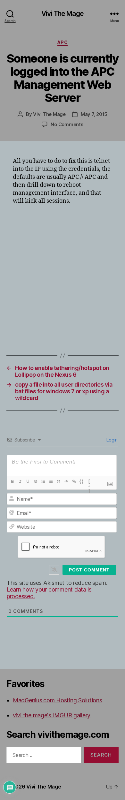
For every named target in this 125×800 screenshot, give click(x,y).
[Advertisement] (62, 274)
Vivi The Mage (62, 13)
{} (81, 481)
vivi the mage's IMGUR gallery (51, 715)
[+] (89, 482)
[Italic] (20, 481)
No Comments (67, 124)
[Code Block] (66, 481)
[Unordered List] (51, 481)
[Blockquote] (59, 481)
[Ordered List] (43, 481)
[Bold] (12, 481)
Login (111, 439)
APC (62, 42)
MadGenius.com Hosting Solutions (57, 700)
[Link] (74, 481)
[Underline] (28, 481)
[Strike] (35, 481)
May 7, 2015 (94, 114)
